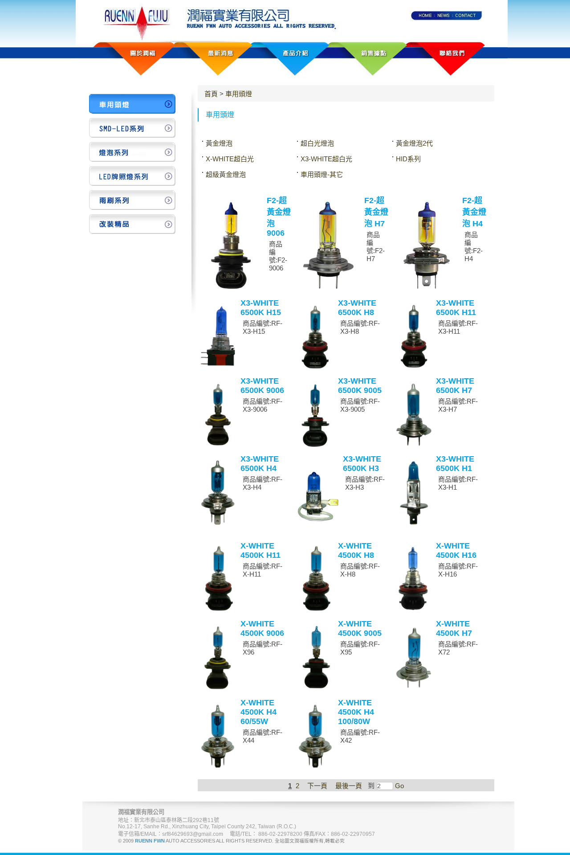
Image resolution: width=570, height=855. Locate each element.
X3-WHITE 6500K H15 (260, 308)
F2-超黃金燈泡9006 (279, 216)
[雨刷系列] (132, 200)
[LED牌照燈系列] (132, 176)
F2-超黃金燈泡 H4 (474, 212)
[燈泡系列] (132, 152)
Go (398, 786)
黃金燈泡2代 (414, 143)
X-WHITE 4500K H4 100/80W (356, 712)
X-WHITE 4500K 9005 (360, 628)
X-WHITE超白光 (230, 159)
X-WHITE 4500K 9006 (262, 628)
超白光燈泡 (317, 143)
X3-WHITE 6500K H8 (357, 308)
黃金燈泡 (219, 143)
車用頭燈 (238, 94)
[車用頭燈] (132, 104)
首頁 (211, 94)
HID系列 (408, 159)
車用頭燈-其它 (322, 174)
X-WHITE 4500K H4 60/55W (258, 712)
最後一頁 (348, 786)
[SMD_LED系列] (132, 128)
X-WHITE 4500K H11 (260, 550)
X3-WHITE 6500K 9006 (262, 385)
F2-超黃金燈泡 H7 (376, 212)
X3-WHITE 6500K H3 (362, 463)
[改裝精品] (132, 224)
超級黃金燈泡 (226, 174)
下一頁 (317, 786)
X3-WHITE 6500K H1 (455, 463)
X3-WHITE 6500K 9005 (360, 385)
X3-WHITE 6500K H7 (455, 385)
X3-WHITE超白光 (326, 159)
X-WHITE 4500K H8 (356, 550)
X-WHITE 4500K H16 (456, 550)
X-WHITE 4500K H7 (454, 628)
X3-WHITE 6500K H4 (259, 463)
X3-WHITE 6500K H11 (456, 308)
